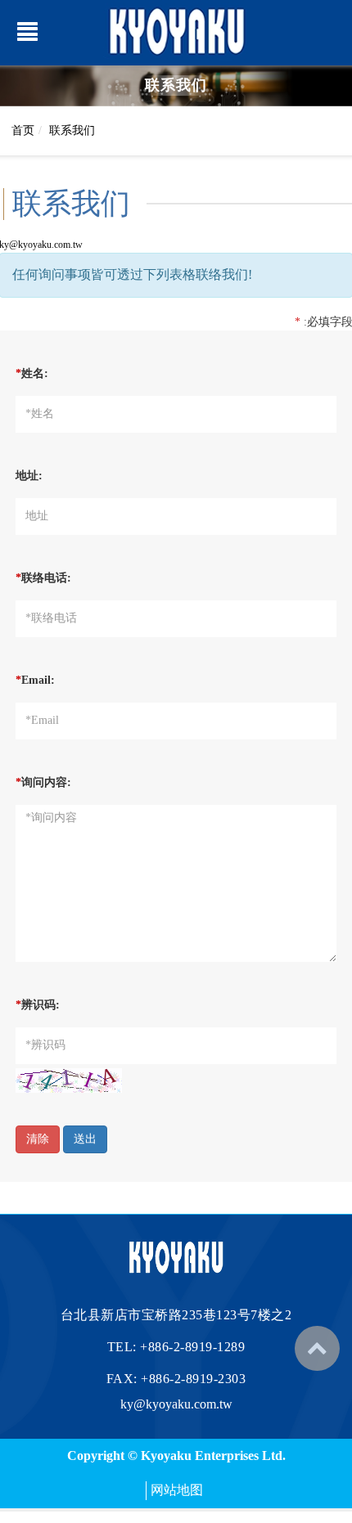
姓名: (32, 373)
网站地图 (177, 1490)
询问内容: (43, 782)
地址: (29, 475)
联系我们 (72, 130)
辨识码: (38, 1005)
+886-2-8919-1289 (192, 1347)
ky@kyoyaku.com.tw (176, 1404)
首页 (22, 130)
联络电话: (43, 578)
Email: (35, 680)
